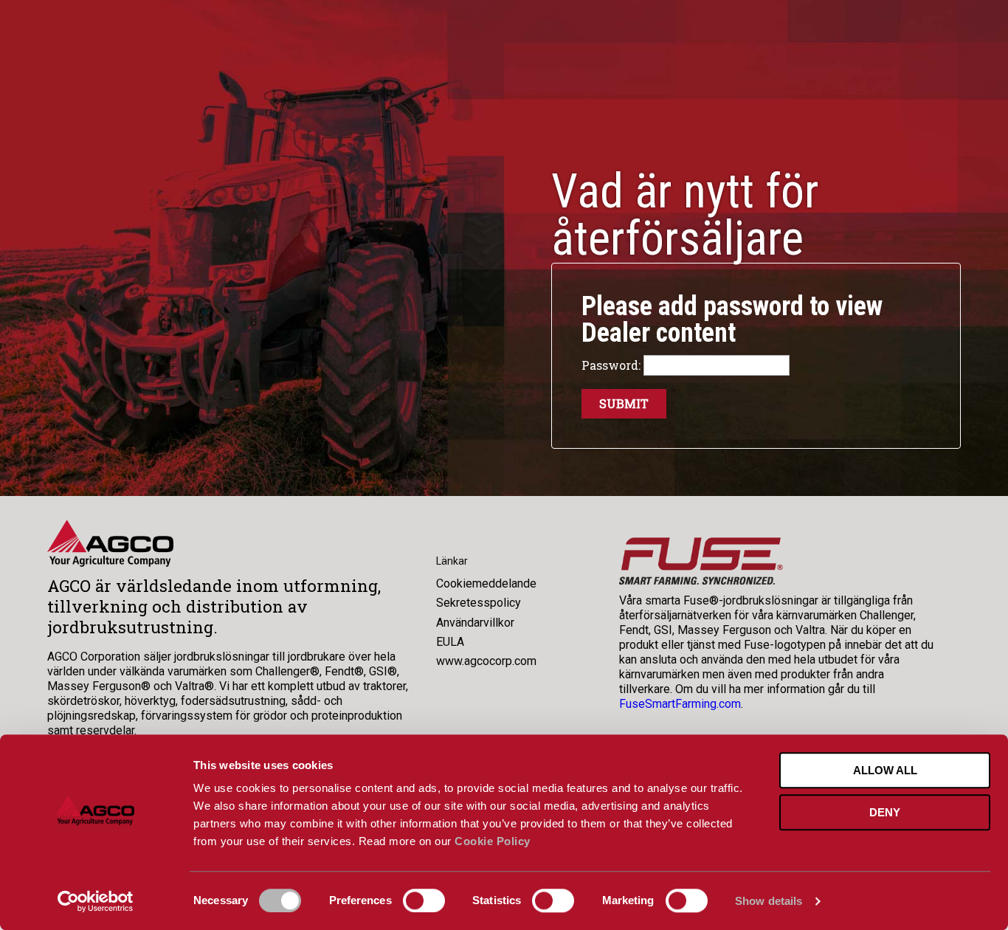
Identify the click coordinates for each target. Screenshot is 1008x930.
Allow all (885, 770)
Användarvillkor (475, 623)
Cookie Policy (493, 841)
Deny (884, 812)
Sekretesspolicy (478, 603)
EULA (450, 642)
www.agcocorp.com (486, 661)
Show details (768, 901)
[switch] (424, 900)
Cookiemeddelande (486, 583)
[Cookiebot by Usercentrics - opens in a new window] (95, 901)
